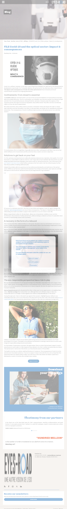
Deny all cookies (33, 262)
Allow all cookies (33, 258)
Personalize (33, 265)
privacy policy (22, 254)
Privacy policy (33, 268)
